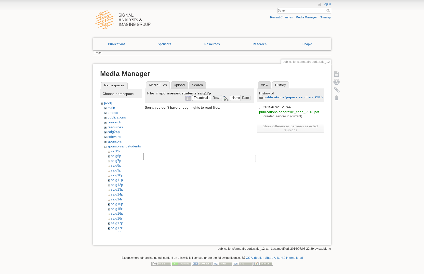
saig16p (117, 213)
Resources (212, 44)
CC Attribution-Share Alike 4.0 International (274, 258)
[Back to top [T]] (337, 97)
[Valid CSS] (242, 263)
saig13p (117, 189)
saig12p (117, 185)
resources (115, 127)
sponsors (114, 141)
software (114, 137)
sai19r (115, 151)
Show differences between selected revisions (290, 128)
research (114, 122)
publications (116, 117)
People (307, 44)
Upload (179, 85)
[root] (108, 103)
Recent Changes (281, 17)
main (111, 108)
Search (328, 10)
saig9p (116, 170)
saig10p (117, 175)
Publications (116, 44)
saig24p (113, 132)
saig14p (117, 194)
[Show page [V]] (337, 74)
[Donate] (181, 263)
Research (259, 44)
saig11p (117, 180)
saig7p (116, 161)
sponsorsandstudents (124, 146)
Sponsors (164, 44)
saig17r (116, 228)
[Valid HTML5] (222, 263)
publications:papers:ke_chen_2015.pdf (296, 97)
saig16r (116, 218)
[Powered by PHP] (202, 263)
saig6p (116, 156)
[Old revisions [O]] (337, 82)
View (264, 85)
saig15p (117, 204)
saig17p (117, 223)
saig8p (116, 165)
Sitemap (325, 17)
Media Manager (306, 17)
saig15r (116, 209)
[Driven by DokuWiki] (263, 263)
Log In (327, 4)
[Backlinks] (337, 89)
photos (112, 113)
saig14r (116, 199)
